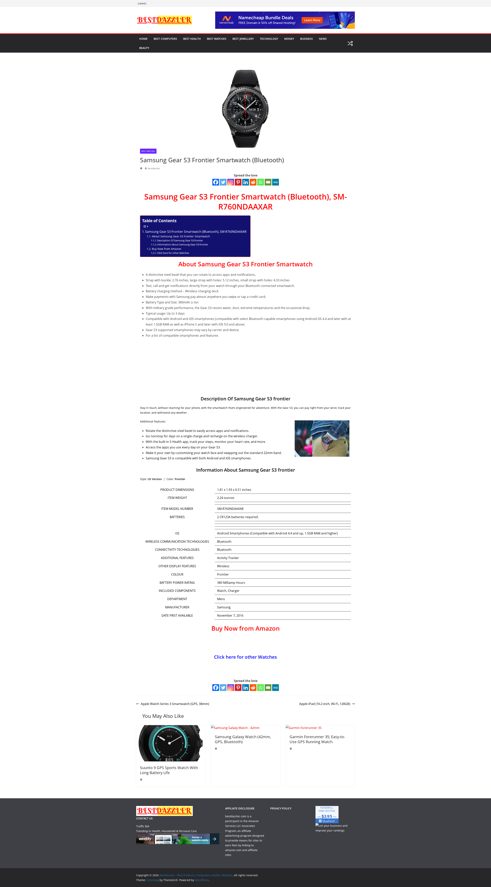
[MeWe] (275, 182)
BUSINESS (306, 39)
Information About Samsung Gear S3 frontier (182, 244)
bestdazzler (154, 168)
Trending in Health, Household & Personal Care (166, 831)
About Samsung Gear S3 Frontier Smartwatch (181, 236)
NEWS (323, 39)
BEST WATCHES (216, 39)
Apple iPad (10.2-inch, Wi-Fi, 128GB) (324, 704)
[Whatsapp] (260, 182)
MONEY (289, 39)
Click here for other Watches (173, 253)
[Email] (268, 182)
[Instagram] (230, 182)
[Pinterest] (238, 182)
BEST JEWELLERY (243, 39)
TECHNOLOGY (269, 39)
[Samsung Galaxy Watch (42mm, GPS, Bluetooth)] (235, 728)
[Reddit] (253, 182)
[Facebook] (215, 182)
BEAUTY (144, 48)
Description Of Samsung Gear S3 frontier (180, 240)
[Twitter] (223, 182)
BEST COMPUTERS (165, 39)
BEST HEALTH (192, 39)
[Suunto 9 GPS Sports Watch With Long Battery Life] (170, 728)
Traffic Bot (142, 826)
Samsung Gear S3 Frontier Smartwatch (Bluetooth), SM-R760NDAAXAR (195, 231)
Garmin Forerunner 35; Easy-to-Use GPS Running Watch (317, 739)
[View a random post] (350, 43)
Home (143, 39)
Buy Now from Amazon (166, 249)
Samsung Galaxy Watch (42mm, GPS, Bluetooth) (243, 739)
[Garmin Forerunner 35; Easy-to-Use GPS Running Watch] (303, 728)
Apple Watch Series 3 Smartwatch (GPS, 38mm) (175, 704)
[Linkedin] (245, 182)
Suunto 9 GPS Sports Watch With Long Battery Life (169, 770)
